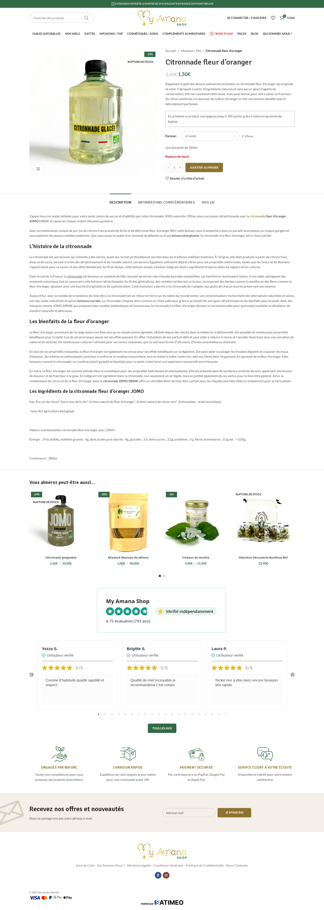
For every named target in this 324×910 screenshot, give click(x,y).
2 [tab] (105, 716)
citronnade (257, 216)
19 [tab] (219, 716)
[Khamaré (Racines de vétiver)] (128, 521)
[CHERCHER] (86, 18)
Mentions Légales (139, 865)
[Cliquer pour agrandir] (38, 168)
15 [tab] (192, 716)
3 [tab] (112, 716)
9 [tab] (152, 716)
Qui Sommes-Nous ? (111, 865)
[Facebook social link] (158, 875)
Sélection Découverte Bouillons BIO (263, 557)
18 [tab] (212, 716)
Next (292, 674)
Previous (31, 674)
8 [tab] (145, 716)
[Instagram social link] (166, 875)
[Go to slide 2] (164, 576)
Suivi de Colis (85, 865)
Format (170, 136)
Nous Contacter (237, 865)
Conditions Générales (168, 865)
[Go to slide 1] (160, 576)
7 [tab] (139, 716)
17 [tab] (205, 716)
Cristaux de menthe (195, 557)
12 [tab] (172, 716)
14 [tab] (185, 716)
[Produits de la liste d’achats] (273, 17)
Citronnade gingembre (61, 557)
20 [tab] (225, 716)
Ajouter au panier (204, 167)
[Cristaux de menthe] (195, 521)
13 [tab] (179, 716)
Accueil (170, 51)
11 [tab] (165, 716)
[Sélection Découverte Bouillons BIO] (263, 521)
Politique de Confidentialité (205, 865)
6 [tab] (132, 716)
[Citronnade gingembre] (60, 521)
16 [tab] (199, 716)
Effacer (249, 136)
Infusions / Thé (191, 51)
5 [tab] (125, 716)
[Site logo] (162, 17)
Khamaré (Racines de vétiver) (128, 557)
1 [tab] (98, 716)
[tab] (120, 200)
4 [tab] (118, 716)
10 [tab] (159, 716)
